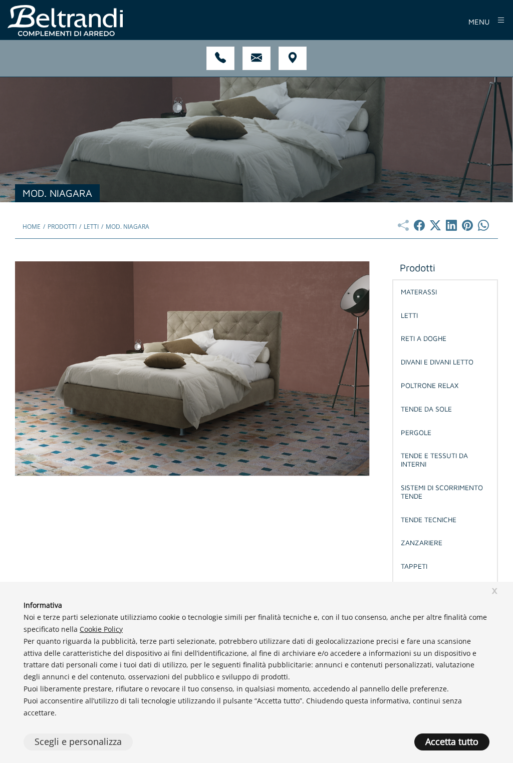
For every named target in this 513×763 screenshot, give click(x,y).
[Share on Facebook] (419, 228)
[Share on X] (435, 228)
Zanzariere (421, 542)
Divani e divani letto (437, 361)
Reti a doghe (423, 338)
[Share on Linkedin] (451, 228)
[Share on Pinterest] (467, 228)
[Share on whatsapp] (483, 228)
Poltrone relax (429, 385)
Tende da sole (426, 409)
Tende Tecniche (428, 519)
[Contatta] (256, 58)
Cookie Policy (101, 629)
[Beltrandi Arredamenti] (174, 20)
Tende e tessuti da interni (434, 459)
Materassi (419, 291)
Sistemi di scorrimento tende (442, 491)
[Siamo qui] (293, 58)
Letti (409, 315)
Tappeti (414, 566)
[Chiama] (220, 58)
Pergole (416, 432)
